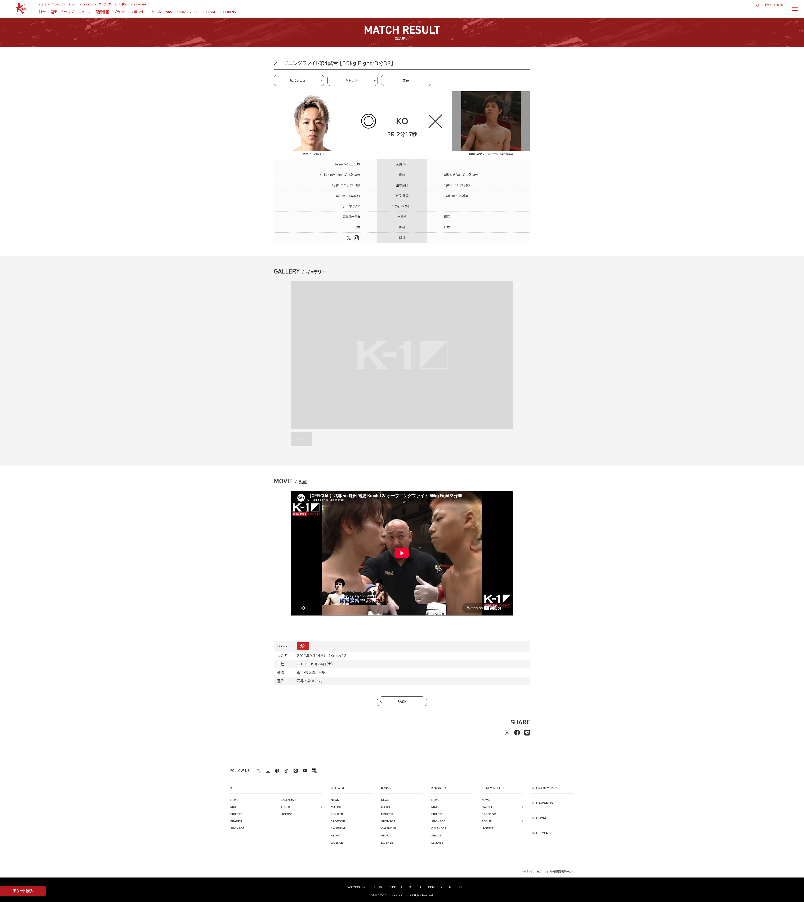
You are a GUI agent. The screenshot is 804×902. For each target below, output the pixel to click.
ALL (41, 4)
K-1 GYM (209, 12)
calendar (288, 800)
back (402, 701)
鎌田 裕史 (314, 681)
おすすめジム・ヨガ (531, 871)
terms (377, 887)
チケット (23, 891)
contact (395, 887)
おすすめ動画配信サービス (559, 871)
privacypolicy (354, 887)
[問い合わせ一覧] (768, 4)
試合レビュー (299, 80)
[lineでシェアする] (527, 733)
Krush (72, 4)
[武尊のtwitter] (349, 238)
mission (455, 887)
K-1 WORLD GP (56, 4)
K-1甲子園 (121, 4)
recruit (415, 887)
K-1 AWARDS (138, 4)
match (235, 807)
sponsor (237, 828)
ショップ (68, 12)
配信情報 (102, 12)
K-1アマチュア (103, 4)
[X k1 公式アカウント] (259, 770)
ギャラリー (352, 80)
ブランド (119, 12)
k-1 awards (542, 803)
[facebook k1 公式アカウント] (277, 770)
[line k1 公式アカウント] (295, 770)
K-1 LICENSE (229, 12)
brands (236, 821)
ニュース (85, 12)
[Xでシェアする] (507, 733)
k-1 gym (539, 818)
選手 (53, 12)
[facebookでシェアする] (517, 733)
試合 (42, 12)
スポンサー (139, 12)
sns (169, 12)
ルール (156, 12)
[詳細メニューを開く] (795, 9)
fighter (236, 814)
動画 (406, 80)
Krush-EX (85, 4)
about (285, 807)
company (435, 887)
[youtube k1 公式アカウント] (305, 770)
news (234, 800)
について (187, 12)
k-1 (544, 788)
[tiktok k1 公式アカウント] (286, 770)
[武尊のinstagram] (356, 238)
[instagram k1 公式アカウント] (268, 770)
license (286, 814)
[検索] (759, 5)
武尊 (300, 681)
